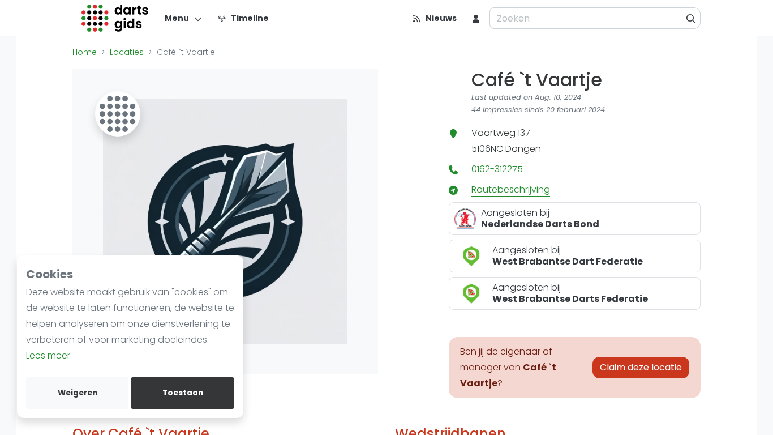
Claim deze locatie (641, 367)
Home (84, 52)
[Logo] (115, 18)
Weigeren (77, 392)
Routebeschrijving (510, 189)
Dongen (523, 148)
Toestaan (182, 392)
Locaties (127, 52)
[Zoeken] (691, 18)
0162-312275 (497, 169)
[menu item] (476, 18)
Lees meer (48, 355)
